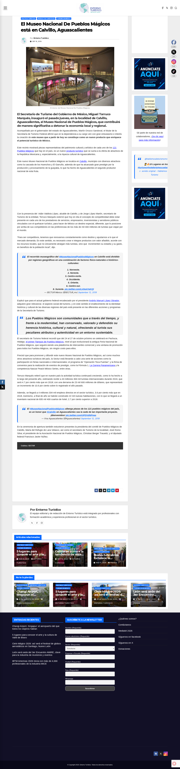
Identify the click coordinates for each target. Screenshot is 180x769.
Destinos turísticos (25, 545)
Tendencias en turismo (64, 545)
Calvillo (83, 161)
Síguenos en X (125, 643)
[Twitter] (32, 523)
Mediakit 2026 (125, 631)
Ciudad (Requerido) (73, 662)
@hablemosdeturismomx (156, 159)
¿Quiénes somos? (127, 619)
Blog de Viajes (22, 585)
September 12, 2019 (87, 292)
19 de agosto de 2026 (146, 599)
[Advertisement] (70, 194)
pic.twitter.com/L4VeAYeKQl (79, 289)
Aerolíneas (98, 548)
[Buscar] (176, 8)
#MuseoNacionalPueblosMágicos (76, 256)
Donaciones (124, 649)
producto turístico (74, 151)
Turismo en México (64, 18)
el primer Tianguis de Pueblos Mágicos (45, 342)
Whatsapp (69, 679)
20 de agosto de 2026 (107, 599)
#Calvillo (51, 412)
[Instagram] (171, 8)
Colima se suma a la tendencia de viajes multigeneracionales (70, 554)
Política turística (28, 18)
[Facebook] (162, 8)
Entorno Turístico (41, 38)
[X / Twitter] (167, 8)
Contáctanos (124, 625)
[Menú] (5, 8)
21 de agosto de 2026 (29, 599)
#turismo (142, 167)
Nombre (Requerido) (73, 628)
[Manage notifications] (174, 764)
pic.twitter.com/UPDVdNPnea (81, 415)
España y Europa (23, 588)
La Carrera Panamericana (102, 365)
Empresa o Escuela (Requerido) (77, 653)
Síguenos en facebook (129, 637)
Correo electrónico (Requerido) (77, 636)
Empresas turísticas (37, 585)
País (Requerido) (71, 670)
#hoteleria (152, 167)
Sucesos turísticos (101, 551)
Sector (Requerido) (72, 645)
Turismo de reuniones (142, 588)
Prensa (113, 563)
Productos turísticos (46, 18)
